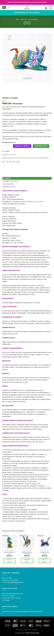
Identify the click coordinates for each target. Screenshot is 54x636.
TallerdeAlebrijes (44, 158)
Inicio (17, 19)
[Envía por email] (11, 162)
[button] (4, 7)
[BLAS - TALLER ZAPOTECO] (27, 7)
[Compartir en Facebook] (5, 162)
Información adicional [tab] (10, 181)
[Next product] (25, 23)
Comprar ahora (40, 146)
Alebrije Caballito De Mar (9, 553)
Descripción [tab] (7, 178)
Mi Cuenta (20, 629)
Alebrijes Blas (11, 158)
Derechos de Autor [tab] (9, 186)
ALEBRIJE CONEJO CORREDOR (26, 553)
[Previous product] (28, 23)
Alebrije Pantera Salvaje (44, 553)
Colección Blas (33, 19)
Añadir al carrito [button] (9, 560)
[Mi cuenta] (46, 8)
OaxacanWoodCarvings (32, 158)
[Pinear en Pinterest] (14, 162)
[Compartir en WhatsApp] (3, 162)
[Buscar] (9, 7)
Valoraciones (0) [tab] (8, 184)
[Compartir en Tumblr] (16, 162)
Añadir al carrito (22, 146)
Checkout (27, 629)
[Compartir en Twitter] (7, 162)
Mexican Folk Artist (21, 158)
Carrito (34, 629)
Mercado (24, 19)
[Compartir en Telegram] (18, 162)
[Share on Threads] (9, 162)
